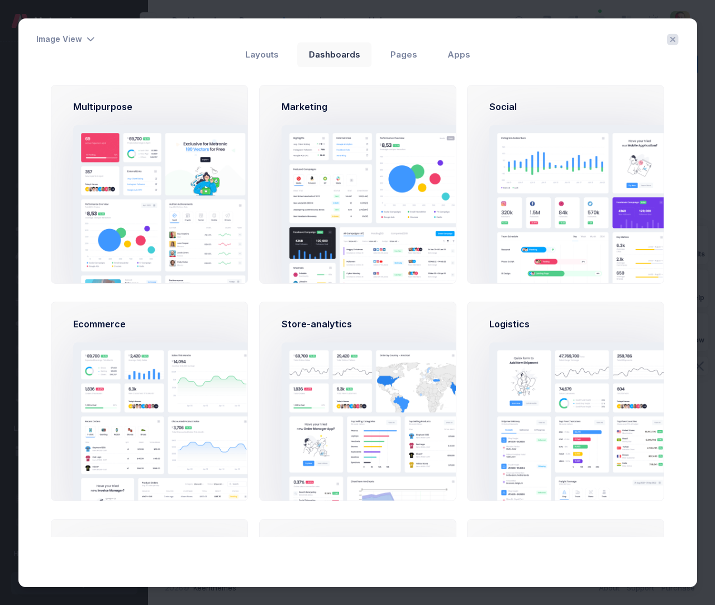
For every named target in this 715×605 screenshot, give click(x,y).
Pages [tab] (403, 55)
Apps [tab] (458, 55)
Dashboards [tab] (334, 55)
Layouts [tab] (262, 55)
